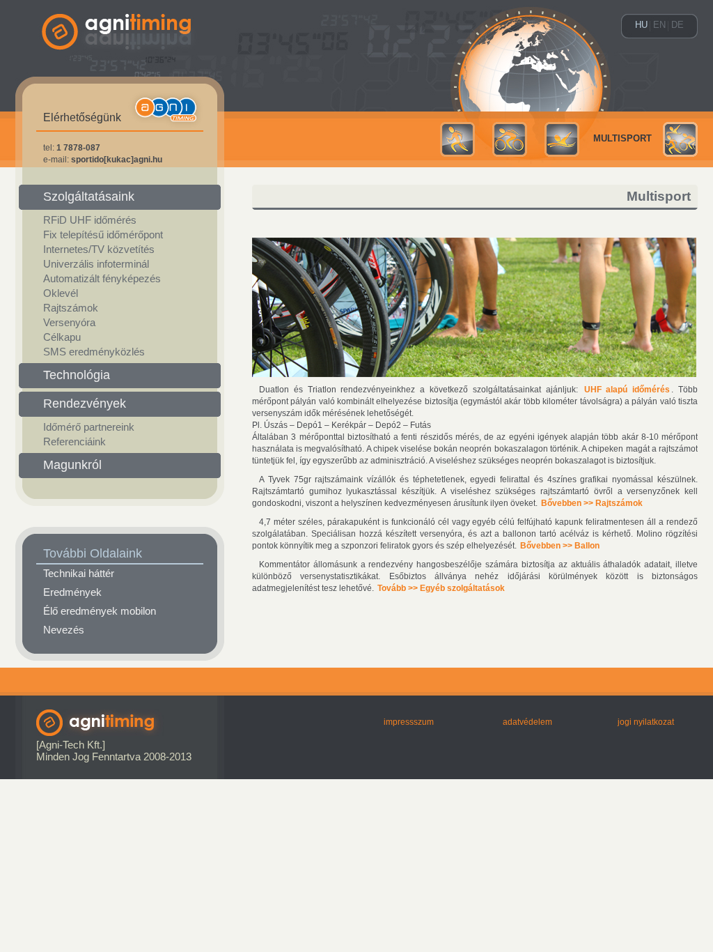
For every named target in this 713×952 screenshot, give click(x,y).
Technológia (76, 375)
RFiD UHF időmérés (89, 220)
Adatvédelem (527, 722)
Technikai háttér (78, 573)
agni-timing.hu (119, 56)
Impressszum (409, 722)
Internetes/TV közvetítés (99, 249)
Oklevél (60, 293)
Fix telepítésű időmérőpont (103, 234)
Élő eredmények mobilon (99, 611)
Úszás (561, 139)
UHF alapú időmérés (627, 389)
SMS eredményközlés (94, 352)
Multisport (622, 138)
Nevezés (63, 630)
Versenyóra (69, 322)
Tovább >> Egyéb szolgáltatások (441, 588)
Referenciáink (74, 441)
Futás (457, 139)
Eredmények (72, 592)
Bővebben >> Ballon (560, 546)
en (659, 25)
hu (641, 25)
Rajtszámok (70, 308)
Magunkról (72, 465)
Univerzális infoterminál (96, 264)
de (677, 25)
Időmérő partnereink (88, 427)
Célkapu (62, 337)
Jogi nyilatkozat (646, 722)
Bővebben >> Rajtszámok (592, 503)
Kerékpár (509, 139)
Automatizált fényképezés (102, 278)
